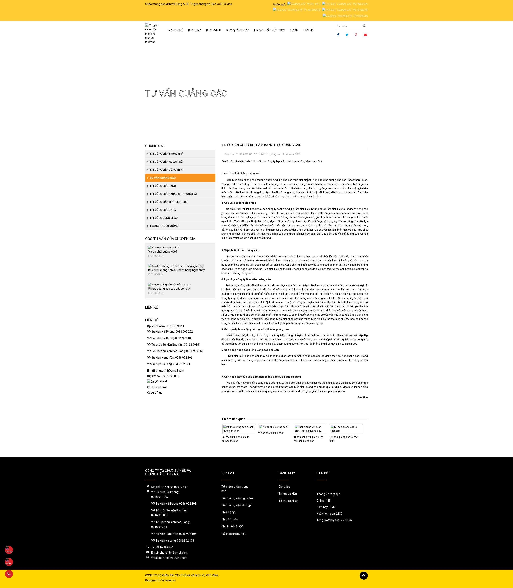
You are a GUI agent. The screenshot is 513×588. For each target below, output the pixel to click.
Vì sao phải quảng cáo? (271, 433)
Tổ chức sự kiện (288, 500)
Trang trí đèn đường (163, 225)
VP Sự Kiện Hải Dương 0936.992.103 (169, 338)
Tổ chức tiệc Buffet (233, 533)
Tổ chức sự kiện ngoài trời (237, 498)
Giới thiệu (284, 486)
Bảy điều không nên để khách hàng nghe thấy (176, 270)
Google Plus (154, 392)
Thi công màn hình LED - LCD (168, 201)
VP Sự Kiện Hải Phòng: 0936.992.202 (170, 331)
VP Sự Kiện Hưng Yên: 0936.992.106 (169, 357)
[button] (214, 30)
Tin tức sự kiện (288, 493)
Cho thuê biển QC (232, 526)
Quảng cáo (155, 146)
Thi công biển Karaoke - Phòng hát (173, 193)
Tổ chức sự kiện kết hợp (236, 505)
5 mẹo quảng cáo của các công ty (169, 288)
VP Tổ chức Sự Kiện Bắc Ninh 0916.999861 (174, 344)
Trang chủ (151, 51)
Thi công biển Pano (162, 185)
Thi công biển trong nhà (166, 153)
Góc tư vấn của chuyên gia (170, 239)
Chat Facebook (156, 387)
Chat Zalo (162, 381)
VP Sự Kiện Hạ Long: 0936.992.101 (168, 364)
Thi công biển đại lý (162, 209)
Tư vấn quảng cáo (174, 51)
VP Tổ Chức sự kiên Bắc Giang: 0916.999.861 (175, 351)
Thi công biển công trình (166, 169)
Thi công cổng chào (163, 217)
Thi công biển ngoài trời (166, 161)
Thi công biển (229, 519)
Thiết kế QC (228, 512)
